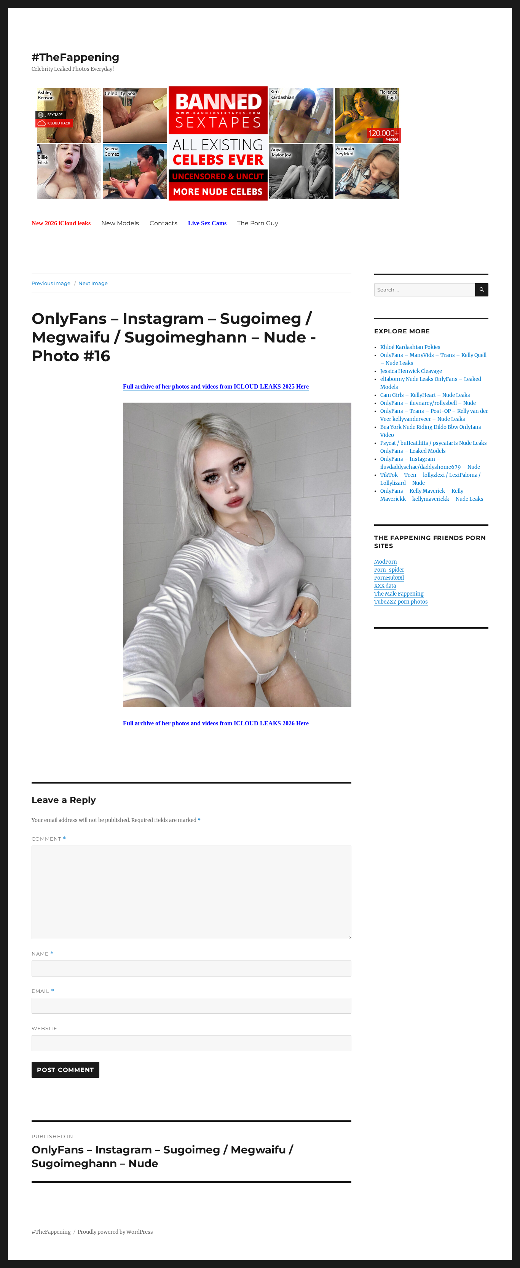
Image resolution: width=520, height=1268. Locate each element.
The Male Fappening (399, 594)
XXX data (385, 586)
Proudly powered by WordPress (115, 1232)
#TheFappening (76, 57)
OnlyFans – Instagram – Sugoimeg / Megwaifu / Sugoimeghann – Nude (172, 327)
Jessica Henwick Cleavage (411, 371)
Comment (49, 839)
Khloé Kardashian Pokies (410, 347)
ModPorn (385, 562)
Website (44, 1028)
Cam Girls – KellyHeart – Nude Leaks (425, 395)
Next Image (93, 283)
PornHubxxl (389, 578)
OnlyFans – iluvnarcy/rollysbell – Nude (428, 403)
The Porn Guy (257, 223)
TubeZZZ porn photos (401, 602)
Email (43, 991)
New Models (120, 223)
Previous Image (51, 283)
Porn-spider (389, 570)
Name (43, 954)
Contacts (163, 223)
